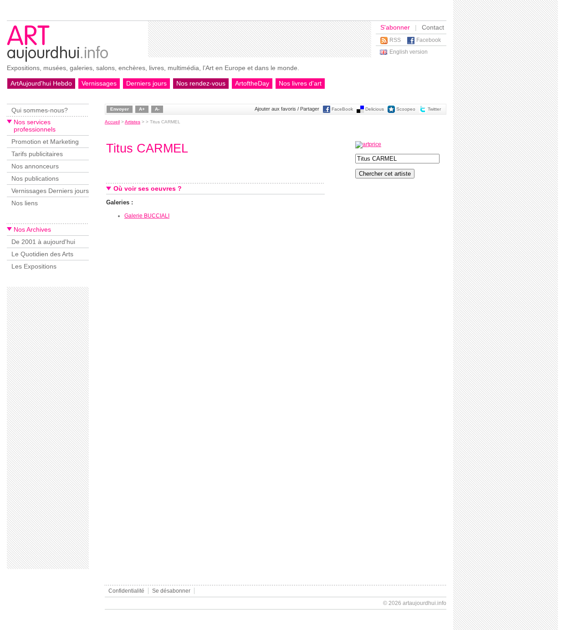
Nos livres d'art (300, 83)
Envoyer (119, 109)
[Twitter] (422, 111)
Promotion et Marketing (45, 141)
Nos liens (24, 203)
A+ (142, 109)
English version (408, 52)
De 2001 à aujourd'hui (43, 241)
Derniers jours (146, 83)
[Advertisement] (259, 39)
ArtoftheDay (252, 83)
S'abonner (395, 27)
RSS (395, 40)
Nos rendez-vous (200, 83)
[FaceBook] (326, 111)
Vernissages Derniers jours (50, 190)
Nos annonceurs (35, 166)
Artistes (132, 121)
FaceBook (342, 109)
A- (157, 109)
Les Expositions (33, 266)
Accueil (112, 121)
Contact (433, 27)
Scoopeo (405, 109)
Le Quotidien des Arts (42, 254)
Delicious (374, 109)
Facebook (428, 40)
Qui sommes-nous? (39, 110)
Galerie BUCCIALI (146, 216)
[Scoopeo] (391, 111)
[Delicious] (360, 111)
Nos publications (35, 178)
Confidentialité (126, 591)
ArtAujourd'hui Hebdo (41, 83)
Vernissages (99, 83)
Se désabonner (171, 591)
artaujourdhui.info (424, 603)
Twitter (434, 109)
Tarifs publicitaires (37, 154)
